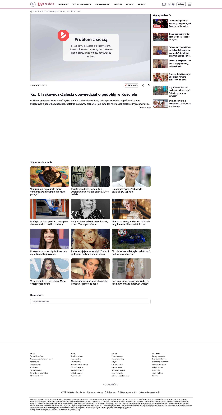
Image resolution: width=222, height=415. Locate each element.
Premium (118, 4)
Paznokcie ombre (36, 370)
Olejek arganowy (35, 365)
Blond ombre (34, 362)
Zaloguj (181, 4)
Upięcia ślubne (157, 367)
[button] (171, 4)
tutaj (78, 410)
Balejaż (114, 362)
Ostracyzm (156, 370)
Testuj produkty (81, 4)
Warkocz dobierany (159, 365)
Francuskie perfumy (37, 356)
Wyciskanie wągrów (118, 370)
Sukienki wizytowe (77, 373)
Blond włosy (34, 367)
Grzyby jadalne (157, 373)
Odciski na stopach (36, 376)
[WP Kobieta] (48, 4)
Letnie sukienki (76, 362)
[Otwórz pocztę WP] (164, 4)
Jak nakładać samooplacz (39, 373)
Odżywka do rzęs (117, 356)
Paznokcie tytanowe (159, 359)
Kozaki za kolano (77, 356)
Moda (128, 4)
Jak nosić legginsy (77, 367)
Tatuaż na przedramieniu (120, 376)
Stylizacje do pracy (77, 370)
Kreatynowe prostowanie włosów (41, 359)
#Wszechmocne (102, 4)
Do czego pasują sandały (79, 365)
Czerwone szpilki (117, 365)
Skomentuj (133, 85)
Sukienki (155, 376)
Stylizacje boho (76, 376)
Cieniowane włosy (118, 359)
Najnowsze (63, 4)
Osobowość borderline (160, 362)
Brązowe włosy (117, 367)
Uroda (141, 4)
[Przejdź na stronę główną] (33, 6)
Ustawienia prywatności (149, 392)
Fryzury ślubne (76, 359)
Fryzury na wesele (158, 356)
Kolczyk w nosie (117, 373)
